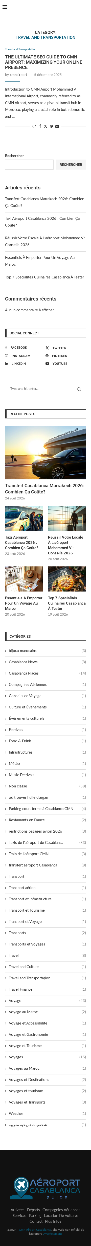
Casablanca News (47, 662)
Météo (47, 764)
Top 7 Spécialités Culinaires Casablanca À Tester (44, 277)
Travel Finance (47, 989)
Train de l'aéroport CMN (47, 854)
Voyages (47, 1057)
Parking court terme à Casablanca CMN (47, 809)
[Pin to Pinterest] (51, 126)
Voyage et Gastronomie (47, 1035)
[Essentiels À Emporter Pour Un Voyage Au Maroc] (24, 579)
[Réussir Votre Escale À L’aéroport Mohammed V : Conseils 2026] (67, 518)
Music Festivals (47, 775)
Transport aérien (47, 888)
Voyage (47, 1001)
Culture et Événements (47, 707)
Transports (47, 933)
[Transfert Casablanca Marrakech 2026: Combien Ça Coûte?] (45, 452)
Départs (33, 1210)
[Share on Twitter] (45, 126)
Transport (47, 876)
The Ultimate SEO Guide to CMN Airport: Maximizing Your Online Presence (43, 62)
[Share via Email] (57, 126)
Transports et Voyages (47, 944)
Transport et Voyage (47, 922)
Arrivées (18, 1210)
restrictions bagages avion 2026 (47, 831)
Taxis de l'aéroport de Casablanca (47, 843)
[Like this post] (34, 126)
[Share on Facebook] (40, 126)
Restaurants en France (47, 820)
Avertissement (52, 1233)
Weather (47, 1114)
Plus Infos (53, 1221)
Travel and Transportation (47, 978)
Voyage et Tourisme (47, 1046)
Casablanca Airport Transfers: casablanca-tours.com (24, 17)
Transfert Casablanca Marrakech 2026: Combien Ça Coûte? (44, 488)
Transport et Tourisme (47, 910)
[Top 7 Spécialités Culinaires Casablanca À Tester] (67, 579)
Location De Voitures (61, 1216)
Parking (35, 1216)
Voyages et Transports (47, 1102)
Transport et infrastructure (47, 899)
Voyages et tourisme (47, 1091)
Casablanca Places (47, 673)
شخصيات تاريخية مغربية (47, 1125)
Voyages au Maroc (47, 1068)
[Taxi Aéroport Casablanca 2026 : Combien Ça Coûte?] (24, 518)
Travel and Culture (47, 967)
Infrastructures (47, 752)
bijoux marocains (47, 651)
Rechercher (14, 156)
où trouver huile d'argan (47, 797)
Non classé (47, 786)
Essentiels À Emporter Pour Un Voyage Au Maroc (23, 603)
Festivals (47, 730)
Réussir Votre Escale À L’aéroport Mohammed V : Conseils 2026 (65, 545)
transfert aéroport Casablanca (47, 865)
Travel (47, 956)
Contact (36, 1221)
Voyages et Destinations (47, 1080)
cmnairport (18, 75)
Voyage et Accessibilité (47, 1023)
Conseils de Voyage (47, 696)
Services (20, 1216)
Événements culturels (47, 718)
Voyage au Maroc (47, 1012)
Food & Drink (47, 741)
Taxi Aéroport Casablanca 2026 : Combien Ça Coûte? (21, 542)
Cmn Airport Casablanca (35, 1229)
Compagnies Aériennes (47, 685)
